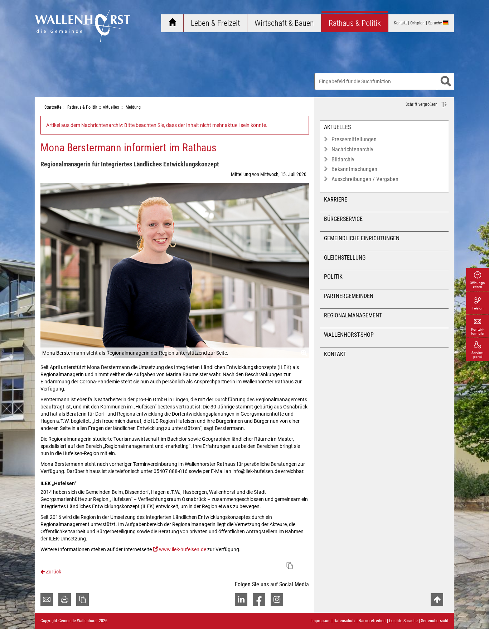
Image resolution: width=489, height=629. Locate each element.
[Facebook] (259, 599)
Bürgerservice (343, 219)
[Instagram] (277, 599)
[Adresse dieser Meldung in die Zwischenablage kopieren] (289, 565)
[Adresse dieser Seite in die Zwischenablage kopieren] (82, 599)
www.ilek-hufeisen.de (182, 549)
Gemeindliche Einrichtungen (362, 238)
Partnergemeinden (348, 296)
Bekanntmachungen (354, 169)
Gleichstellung (344, 257)
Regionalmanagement (353, 315)
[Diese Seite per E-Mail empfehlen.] (46, 599)
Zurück (53, 571)
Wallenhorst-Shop (349, 334)
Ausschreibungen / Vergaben (364, 179)
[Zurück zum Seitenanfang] (437, 599)
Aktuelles (337, 127)
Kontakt (335, 354)
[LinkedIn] (241, 599)
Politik (333, 276)
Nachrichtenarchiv (352, 149)
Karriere (335, 199)
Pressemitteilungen (354, 139)
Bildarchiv (342, 159)
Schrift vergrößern (422, 104)
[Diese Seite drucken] (64, 599)
